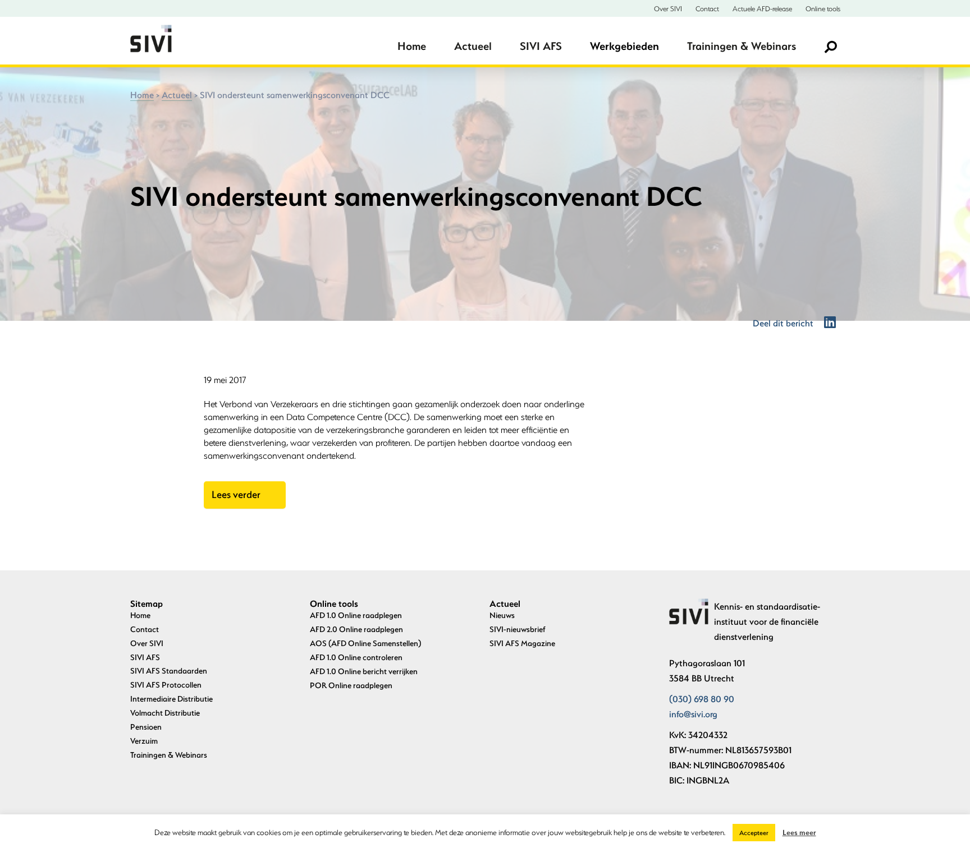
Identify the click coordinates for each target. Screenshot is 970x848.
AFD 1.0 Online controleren (356, 657)
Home (411, 46)
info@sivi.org (693, 714)
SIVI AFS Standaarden (168, 670)
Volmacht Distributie (165, 712)
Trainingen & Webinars (741, 46)
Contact (707, 8)
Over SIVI (668, 8)
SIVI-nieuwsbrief (517, 629)
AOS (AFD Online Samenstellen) (365, 643)
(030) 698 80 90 (701, 698)
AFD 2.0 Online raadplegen (356, 629)
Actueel (473, 46)
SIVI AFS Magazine (522, 643)
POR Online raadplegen (351, 685)
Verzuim (144, 740)
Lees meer (799, 832)
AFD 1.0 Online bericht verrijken (364, 671)
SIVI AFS (541, 46)
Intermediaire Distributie (171, 698)
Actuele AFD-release (762, 8)
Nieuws (502, 615)
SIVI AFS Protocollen (166, 684)
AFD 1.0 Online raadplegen (356, 615)
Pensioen (146, 726)
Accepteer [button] (753, 832)
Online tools (823, 8)
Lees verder (236, 494)
